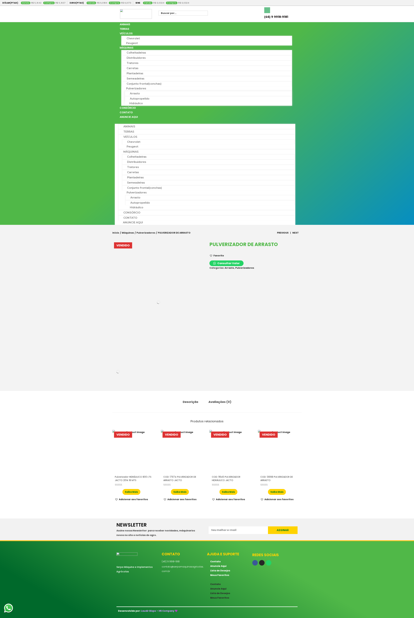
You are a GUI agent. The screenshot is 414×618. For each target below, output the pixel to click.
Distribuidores (136, 57)
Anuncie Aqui (129, 117)
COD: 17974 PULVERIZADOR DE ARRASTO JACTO (179, 478)
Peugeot (132, 43)
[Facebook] (255, 563)
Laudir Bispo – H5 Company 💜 (159, 610)
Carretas (132, 68)
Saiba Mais (131, 492)
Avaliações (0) (219, 402)
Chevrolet (133, 38)
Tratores (132, 63)
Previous (283, 232)
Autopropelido (139, 98)
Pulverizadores (136, 88)
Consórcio (128, 108)
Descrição (190, 402)
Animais (125, 24)
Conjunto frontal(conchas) (144, 83)
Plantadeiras (135, 73)
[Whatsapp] (268, 563)
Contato (126, 112)
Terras (124, 29)
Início (115, 232)
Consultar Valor (228, 263)
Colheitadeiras (136, 52)
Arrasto (135, 93)
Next (295, 232)
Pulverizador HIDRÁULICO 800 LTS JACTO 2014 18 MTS (133, 478)
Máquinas (126, 48)
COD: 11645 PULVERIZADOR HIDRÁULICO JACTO (226, 478)
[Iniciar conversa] (8, 609)
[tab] (190, 402)
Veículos (126, 33)
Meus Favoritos (219, 575)
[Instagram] (262, 563)
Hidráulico (136, 103)
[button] (205, 121)
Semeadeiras (135, 78)
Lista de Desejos (220, 570)
